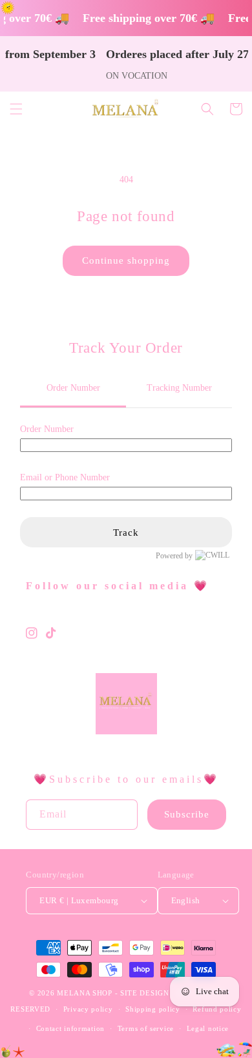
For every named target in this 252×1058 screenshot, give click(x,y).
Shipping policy (152, 1009)
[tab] (73, 388)
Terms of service (146, 1028)
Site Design (144, 993)
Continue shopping (126, 260)
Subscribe (186, 814)
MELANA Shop (84, 993)
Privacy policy (88, 1009)
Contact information (70, 1028)
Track (126, 532)
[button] (16, 109)
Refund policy (217, 1009)
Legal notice (208, 1028)
